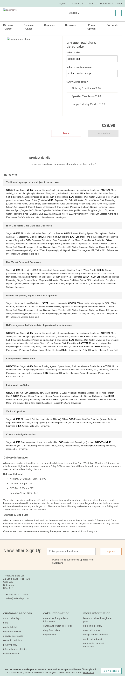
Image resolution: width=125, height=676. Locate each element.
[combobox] (86, 13)
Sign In (62, 3)
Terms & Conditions (12, 640)
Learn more (88, 672)
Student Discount (11, 653)
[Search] (111, 13)
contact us (77, 3)
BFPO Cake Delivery (92, 625)
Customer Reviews (12, 631)
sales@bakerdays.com (17, 598)
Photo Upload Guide (93, 639)
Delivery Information (13, 636)
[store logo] (32, 13)
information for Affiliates (15, 649)
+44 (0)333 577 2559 (111, 3)
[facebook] (5, 608)
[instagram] (22, 608)
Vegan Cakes (49, 634)
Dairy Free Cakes (51, 630)
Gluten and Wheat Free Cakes (57, 625)
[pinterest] (16, 608)
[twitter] (11, 608)
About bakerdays (12, 618)
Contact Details (10, 627)
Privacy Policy (10, 644)
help (91, 3)
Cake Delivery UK (92, 630)
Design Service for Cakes (95, 634)
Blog (5, 622)
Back (66, 133)
